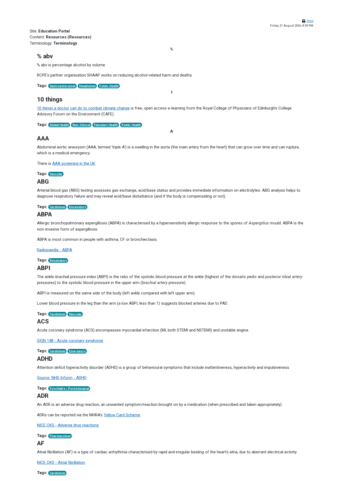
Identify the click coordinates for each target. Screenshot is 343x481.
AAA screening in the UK (73, 163)
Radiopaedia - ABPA (54, 249)
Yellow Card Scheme (122, 415)
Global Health (59, 125)
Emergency (77, 351)
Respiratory (77, 207)
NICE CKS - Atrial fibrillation (61, 462)
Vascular (56, 174)
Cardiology (57, 207)
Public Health (109, 86)
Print (310, 21)
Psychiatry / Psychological (69, 388)
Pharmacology (60, 436)
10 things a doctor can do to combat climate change (83, 108)
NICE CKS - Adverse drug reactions (68, 425)
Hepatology (87, 86)
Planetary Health (106, 125)
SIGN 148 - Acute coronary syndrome (70, 340)
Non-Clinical (81, 125)
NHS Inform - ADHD (61, 377)
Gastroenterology (63, 86)
